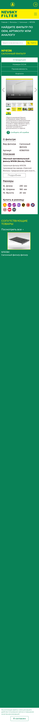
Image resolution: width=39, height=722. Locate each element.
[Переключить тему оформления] (35, 4)
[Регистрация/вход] (12, 4)
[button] (3, 90)
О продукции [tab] (19, 60)
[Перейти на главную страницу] (9, 14)
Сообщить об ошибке (19, 132)
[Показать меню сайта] (35, 14)
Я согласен (19, 718)
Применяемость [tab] (19, 69)
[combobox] (13, 43)
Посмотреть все (12, 229)
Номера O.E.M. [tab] (19, 64)
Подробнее (14, 175)
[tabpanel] (19, 145)
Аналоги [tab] (19, 74)
